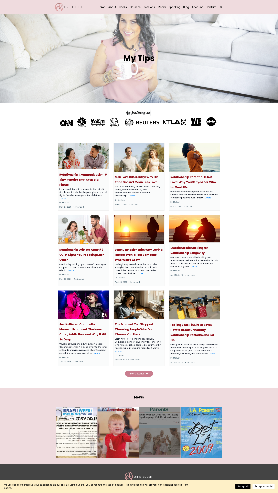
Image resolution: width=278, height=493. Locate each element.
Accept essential (263, 486)
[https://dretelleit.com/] (69, 7)
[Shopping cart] (220, 7)
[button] (83, 176)
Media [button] (162, 7)
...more (62, 198)
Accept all (242, 486)
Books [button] (123, 7)
